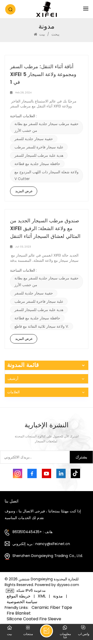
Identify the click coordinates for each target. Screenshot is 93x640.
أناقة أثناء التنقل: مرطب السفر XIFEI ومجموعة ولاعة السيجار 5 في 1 (43, 74)
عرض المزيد (24, 191)
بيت (42, 34)
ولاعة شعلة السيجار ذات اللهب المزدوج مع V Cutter (46, 175)
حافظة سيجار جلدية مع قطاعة (37, 163)
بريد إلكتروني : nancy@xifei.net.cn (41, 543)
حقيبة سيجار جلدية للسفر (33, 138)
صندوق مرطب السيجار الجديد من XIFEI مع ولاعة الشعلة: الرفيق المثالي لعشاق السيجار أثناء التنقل (45, 228)
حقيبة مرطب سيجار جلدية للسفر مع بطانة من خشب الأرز (46, 127)
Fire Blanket (19, 613)
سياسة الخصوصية (22, 602)
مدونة (58, 596)
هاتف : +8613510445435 (32, 531)
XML (42, 596)
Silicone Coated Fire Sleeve (34, 619)
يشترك (81, 457)
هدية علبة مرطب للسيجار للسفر (38, 155)
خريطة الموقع (18, 596)
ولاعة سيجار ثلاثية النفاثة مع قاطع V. (41, 326)
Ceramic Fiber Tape (52, 607)
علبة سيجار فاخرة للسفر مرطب (38, 147)
